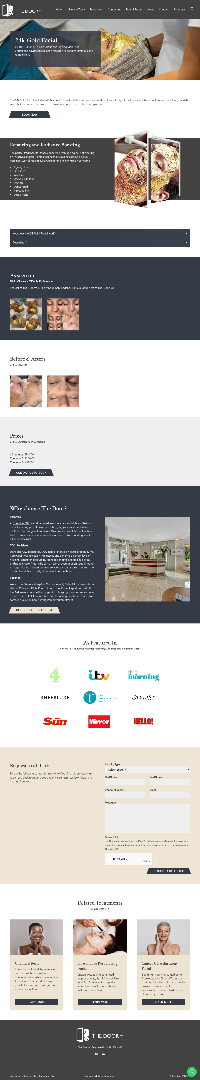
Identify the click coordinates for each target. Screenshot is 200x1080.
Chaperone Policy (46, 1075)
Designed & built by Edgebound (100, 1075)
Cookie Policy (30, 1075)
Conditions (114, 9)
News (151, 9)
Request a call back (169, 871)
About (58, 9)
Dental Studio (134, 9)
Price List (179, 9)
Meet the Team (76, 9)
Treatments (96, 9)
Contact (163, 9)
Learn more (43, 1002)
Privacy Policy (17, 1075)
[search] (193, 9)
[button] (192, 1072)
